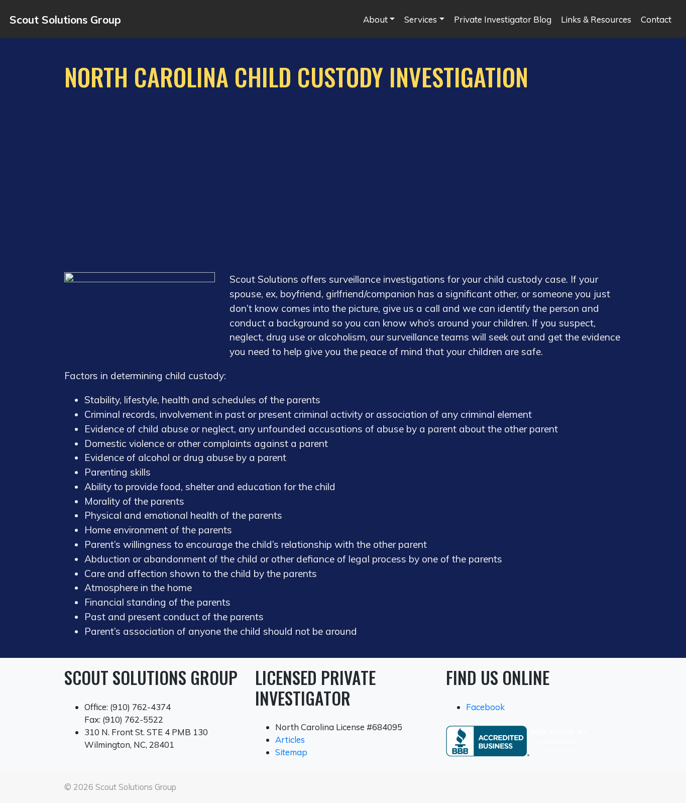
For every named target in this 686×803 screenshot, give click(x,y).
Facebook (485, 707)
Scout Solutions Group (65, 19)
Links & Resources (596, 19)
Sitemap (291, 752)
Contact (656, 19)
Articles (290, 739)
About (375, 19)
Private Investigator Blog (502, 19)
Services (420, 19)
